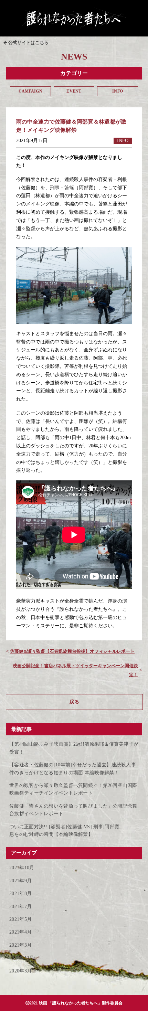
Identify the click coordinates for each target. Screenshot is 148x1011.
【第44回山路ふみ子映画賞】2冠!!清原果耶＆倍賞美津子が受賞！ (73, 748)
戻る (74, 701)
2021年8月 (20, 893)
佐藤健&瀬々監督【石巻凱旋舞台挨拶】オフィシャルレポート (72, 651)
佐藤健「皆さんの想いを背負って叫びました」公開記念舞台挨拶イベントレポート (73, 810)
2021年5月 (20, 919)
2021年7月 (20, 906)
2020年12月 (21, 957)
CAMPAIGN (30, 91)
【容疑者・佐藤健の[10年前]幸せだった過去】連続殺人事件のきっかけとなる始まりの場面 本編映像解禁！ (72, 768)
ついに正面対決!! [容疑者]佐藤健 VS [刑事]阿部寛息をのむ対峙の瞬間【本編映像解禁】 (64, 830)
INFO (117, 91)
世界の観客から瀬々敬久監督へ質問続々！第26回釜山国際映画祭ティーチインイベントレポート (73, 789)
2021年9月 (20, 880)
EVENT (73, 91)
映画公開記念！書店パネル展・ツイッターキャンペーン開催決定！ (75, 670)
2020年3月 (20, 970)
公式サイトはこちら (28, 42)
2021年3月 (20, 945)
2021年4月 (20, 932)
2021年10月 (21, 867)
